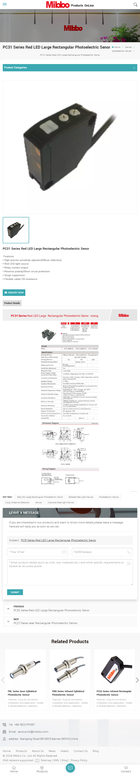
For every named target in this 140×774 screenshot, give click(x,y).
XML (56, 760)
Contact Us (81, 751)
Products (21, 751)
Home (117, 47)
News (52, 751)
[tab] (12, 303)
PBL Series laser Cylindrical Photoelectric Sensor (22, 693)
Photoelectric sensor (109, 497)
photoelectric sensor (121, 51)
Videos (65, 751)
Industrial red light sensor (61, 502)
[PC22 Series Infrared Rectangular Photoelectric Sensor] (114, 669)
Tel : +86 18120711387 (22, 724)
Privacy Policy (79, 760)
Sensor (128, 47)
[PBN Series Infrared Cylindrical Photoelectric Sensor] (70, 669)
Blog (96, 751)
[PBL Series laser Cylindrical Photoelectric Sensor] (25, 669)
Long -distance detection (17, 502)
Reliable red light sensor (81, 497)
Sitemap (46, 760)
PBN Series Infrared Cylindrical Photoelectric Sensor (68, 693)
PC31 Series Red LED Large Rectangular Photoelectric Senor (58, 540)
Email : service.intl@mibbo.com (28, 731)
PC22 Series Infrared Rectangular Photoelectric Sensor (114, 693)
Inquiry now (16, 292)
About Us (38, 751)
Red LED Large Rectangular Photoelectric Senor (40, 497)
